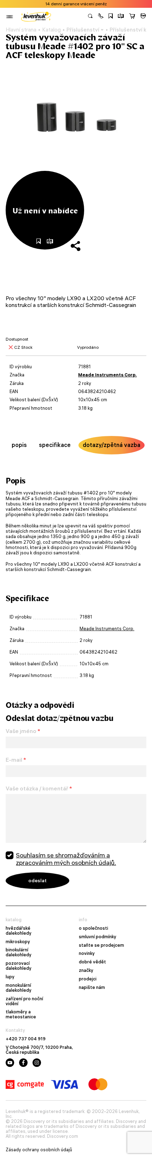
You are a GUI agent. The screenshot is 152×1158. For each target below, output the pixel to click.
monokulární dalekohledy (18, 988)
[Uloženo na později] (110, 17)
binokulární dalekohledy (18, 952)
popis (19, 444)
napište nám (92, 987)
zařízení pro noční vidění (24, 1001)
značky (86, 970)
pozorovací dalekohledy (18, 966)
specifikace (55, 444)
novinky (87, 953)
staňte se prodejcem (101, 945)
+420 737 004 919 (26, 1038)
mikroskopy (18, 941)
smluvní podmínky (97, 936)
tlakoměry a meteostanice (21, 1014)
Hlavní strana (21, 30)
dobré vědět (92, 962)
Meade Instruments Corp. (107, 374)
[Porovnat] (120, 17)
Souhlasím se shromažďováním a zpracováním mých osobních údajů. (66, 859)
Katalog (51, 30)
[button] (101, 17)
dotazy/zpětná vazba (111, 444)
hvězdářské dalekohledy (18, 931)
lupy (10, 976)
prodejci (88, 979)
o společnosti (93, 928)
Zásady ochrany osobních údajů (39, 1149)
